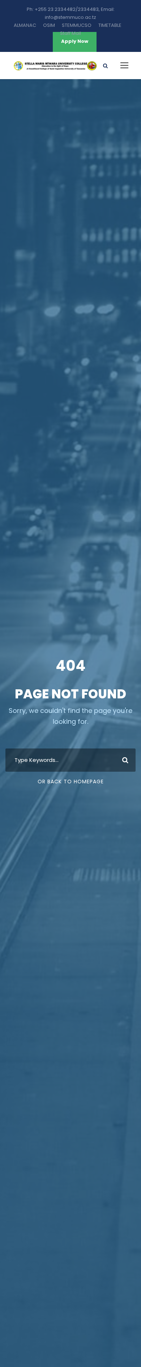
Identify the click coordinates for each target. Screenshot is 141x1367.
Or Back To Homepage (71, 781)
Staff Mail (70, 33)
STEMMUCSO (76, 25)
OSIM (49, 25)
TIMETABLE (109, 25)
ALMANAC (25, 25)
